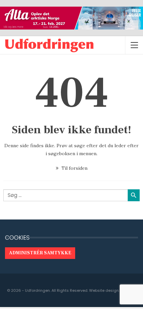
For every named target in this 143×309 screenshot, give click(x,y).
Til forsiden (73, 168)
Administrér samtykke (40, 253)
